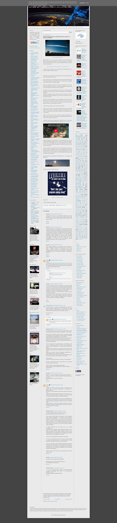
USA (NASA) (79, 277)
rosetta (83, 212)
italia (77, 174)
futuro (83, 160)
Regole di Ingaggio (50, 27)
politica (86, 205)
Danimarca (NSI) (80, 258)
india (77, 168)
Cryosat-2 (84, 151)
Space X (78, 298)
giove (77, 163)
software (85, 219)
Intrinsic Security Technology (80, 343)
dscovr (77, 155)
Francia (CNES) (80, 261)
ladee (78, 178)
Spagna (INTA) (79, 274)
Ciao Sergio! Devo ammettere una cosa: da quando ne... (35, 216)
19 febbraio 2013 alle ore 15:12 (56, 244)
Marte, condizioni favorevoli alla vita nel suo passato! (35, 143)
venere (78, 233)
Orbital (77, 200)
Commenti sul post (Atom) (52, 501)
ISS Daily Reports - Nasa (81, 340)
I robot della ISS (41, 27)
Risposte (49, 270)
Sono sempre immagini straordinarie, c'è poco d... (35, 207)
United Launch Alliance (81, 302)
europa (77, 159)
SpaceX (81, 224)
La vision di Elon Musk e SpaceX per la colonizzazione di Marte (35, 89)
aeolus (77, 133)
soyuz (82, 221)
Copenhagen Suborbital (80, 150)
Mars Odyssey (79, 185)
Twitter (86, 229)
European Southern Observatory (80, 334)
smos (81, 219)
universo (84, 230)
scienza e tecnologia (81, 214)
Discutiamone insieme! (33, 75)
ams (86, 133)
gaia (76, 162)
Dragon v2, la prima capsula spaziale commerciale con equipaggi (34, 127)
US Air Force (78, 231)
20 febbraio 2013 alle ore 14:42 (59, 305)
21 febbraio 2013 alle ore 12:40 (56, 373)
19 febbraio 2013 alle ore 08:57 (56, 227)
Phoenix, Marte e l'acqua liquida (34, 186)
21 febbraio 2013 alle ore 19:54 (59, 410)
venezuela (82, 233)
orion (82, 200)
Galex (80, 162)
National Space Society (81, 311)
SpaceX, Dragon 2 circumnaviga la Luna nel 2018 (35, 85)
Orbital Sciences (80, 288)
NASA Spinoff (79, 358)
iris (83, 170)
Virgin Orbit (83, 235)
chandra (79, 146)
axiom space (78, 141)
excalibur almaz (83, 159)
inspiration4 (80, 169)
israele (77, 173)
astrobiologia (78, 139)
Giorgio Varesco (49, 305)
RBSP (86, 207)
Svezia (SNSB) (79, 276)
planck (84, 203)
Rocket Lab (79, 291)
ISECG (78, 310)
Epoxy (82, 156)
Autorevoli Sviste (83, 140)
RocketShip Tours (80, 294)
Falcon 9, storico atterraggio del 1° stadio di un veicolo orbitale (34, 103)
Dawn (84, 152)
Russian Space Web (80, 361)
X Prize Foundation (80, 320)
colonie (86, 149)
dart (80, 152)
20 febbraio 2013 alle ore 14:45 (60, 319)
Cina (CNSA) (79, 257)
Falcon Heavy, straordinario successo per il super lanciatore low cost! (35, 72)
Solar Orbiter (79, 220)
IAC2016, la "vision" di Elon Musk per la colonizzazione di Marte (82, 66)
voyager (77, 236)
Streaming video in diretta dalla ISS (34, 184)
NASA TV (78, 249)
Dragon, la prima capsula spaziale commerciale (34, 171)
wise (86, 236)
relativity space (78, 209)
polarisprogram (80, 205)
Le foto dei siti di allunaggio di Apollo (34, 179)
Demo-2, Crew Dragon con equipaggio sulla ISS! (35, 63)
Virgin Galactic (79, 304)
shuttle (80, 215)
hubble (79, 166)
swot (83, 228)
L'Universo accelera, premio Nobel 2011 (35, 157)
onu (79, 198)
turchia (83, 229)
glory (85, 163)
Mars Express (82, 184)
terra (86, 228)
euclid (85, 158)
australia (77, 140)
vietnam (82, 234)
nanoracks (77, 194)
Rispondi (47, 223)
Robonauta (79, 359)
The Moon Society (80, 317)
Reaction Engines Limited (81, 208)
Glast (81, 163)
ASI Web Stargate (80, 325)
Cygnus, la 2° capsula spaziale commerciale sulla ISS (35, 139)
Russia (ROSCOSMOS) (81, 273)
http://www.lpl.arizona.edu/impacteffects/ (60, 263)
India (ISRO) (79, 267)
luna (76, 181)
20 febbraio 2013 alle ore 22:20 (59, 329)
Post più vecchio (68, 499)
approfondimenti (79, 136)
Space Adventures (80, 296)
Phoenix (77, 203)
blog (82, 143)
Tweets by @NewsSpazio (34, 47)
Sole (84, 220)
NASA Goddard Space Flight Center (81, 351)
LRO (84, 180)
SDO (76, 215)
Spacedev (78, 299)
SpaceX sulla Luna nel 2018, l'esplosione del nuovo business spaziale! (82, 98)
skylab (82, 218)
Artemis (81, 137)
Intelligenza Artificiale (71, 27)
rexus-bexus (85, 209)
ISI (81, 171)
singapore (77, 218)
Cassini (85, 145)
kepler (86, 177)
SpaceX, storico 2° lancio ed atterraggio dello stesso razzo (35, 81)
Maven (77, 190)
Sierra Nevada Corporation (82, 295)
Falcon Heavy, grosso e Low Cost (35, 165)
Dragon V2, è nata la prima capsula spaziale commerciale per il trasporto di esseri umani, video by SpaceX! (82, 90)
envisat (78, 156)
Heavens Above (80, 337)
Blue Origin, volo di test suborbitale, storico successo (34, 106)
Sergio (47, 260)
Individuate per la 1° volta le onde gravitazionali (35, 98)
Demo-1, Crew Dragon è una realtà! (35, 66)
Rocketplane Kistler (80, 292)
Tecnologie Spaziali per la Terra (34, 110)
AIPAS (83, 133)
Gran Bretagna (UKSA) (81, 266)
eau (80, 155)
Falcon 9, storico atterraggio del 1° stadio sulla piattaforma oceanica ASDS (35, 94)
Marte (81, 189)
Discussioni (63, 27)
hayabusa (79, 165)
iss (81, 173)
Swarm (77, 228)
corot (81, 151)
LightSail (78, 179)
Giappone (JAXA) (80, 264)
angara (81, 134)
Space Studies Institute (81, 314)
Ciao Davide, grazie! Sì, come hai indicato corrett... (35, 221)
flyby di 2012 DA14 (66, 121)
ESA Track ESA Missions (81, 332)
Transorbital (79, 301)
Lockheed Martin (79, 180)
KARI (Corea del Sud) (81, 270)
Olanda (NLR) (79, 271)
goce (76, 164)
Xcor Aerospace (80, 305)
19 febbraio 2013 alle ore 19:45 (56, 283)
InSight (86, 168)
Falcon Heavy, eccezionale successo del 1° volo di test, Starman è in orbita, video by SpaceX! (82, 126)
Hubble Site (79, 339)
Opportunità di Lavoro (80, 199)
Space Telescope (80, 362)
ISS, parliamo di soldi (35, 197)
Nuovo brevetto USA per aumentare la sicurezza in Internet (35, 133)
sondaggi (77, 221)
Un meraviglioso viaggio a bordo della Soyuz (35, 119)
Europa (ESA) (79, 260)
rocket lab (78, 212)
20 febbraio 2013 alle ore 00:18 (59, 273)
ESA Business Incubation (81, 328)
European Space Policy (81, 336)
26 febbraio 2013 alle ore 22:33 (56, 457)
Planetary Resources (79, 204)
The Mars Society (80, 316)
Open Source (84, 198)
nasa (82, 194)
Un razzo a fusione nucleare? (34, 162)
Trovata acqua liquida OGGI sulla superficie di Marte (35, 112)
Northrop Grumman (79, 197)
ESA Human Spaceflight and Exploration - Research (82, 330)
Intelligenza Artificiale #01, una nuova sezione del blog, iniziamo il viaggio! (82, 82)
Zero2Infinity (80, 239)
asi (76, 138)
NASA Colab (79, 346)
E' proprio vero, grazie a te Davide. (35, 202)
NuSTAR (85, 197)
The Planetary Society (81, 319)
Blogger (64, 515)
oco (76, 198)
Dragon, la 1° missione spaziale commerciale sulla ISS (35, 150)
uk (77, 230)
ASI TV (78, 243)
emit (86, 155)
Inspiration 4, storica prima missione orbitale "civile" (35, 59)
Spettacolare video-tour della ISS (34, 181)
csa (76, 152)
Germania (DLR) (80, 263)
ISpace (84, 171)
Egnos (83, 155)
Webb (82, 236)
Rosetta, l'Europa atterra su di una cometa (34, 123)
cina (83, 146)
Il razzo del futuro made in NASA (34, 160)
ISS (35, 27)
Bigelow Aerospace (80, 282)
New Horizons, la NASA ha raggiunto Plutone (34, 116)
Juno (84, 175)
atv (84, 139)
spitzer (77, 225)
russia (65, 205)
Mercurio (83, 190)
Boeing (78, 285)
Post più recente (46, 499)
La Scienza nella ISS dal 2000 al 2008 (35, 176)
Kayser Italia (80, 177)
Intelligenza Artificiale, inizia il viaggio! (35, 68)
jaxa (76, 175)
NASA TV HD (79, 251)
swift (80, 228)
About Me (79, 27)
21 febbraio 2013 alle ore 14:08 (57, 384)
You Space (57, 27)
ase (85, 137)
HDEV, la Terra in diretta (81, 246)
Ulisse (80, 230)
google (81, 164)
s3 (82, 213)
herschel (85, 165)
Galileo (84, 162)
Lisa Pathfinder (84, 179)
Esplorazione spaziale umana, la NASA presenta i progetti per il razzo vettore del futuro (82, 58)
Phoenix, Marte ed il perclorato (35, 193)
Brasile (78, 145)
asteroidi (61, 205)
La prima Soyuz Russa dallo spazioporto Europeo (35, 154)
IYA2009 (84, 174)
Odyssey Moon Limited (81, 286)
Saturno (85, 213)
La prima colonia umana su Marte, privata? (34, 167)
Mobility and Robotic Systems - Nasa (80, 345)
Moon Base (78, 193)
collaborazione (79, 149)
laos (81, 178)
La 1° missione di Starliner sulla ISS (34, 57)
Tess (79, 229)
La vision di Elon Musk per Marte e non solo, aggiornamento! (35, 78)
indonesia (81, 168)
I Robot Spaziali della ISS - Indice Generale (84, 51)
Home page (31, 27)
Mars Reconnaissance (81, 186)
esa (86, 156)
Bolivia (86, 144)
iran (81, 170)
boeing (81, 144)
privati (79, 207)
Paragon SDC (79, 289)
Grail (86, 164)
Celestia (78, 326)
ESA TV (78, 245)
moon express (84, 193)
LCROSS (85, 178)
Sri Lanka (83, 225)
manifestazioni (78, 183)
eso (80, 158)
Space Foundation (80, 313)
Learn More (82, 2)
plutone (85, 204)
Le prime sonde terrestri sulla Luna (34, 174)
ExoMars (77, 160)
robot (83, 210)
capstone (81, 145)
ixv (81, 174)
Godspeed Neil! (34, 145)
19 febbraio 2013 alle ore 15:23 (57, 260)
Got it (87, 2)
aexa (80, 133)
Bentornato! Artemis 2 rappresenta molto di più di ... (35, 212)
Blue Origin (79, 283)
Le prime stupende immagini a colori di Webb (34, 53)
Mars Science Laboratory (81, 188)
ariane (77, 137)
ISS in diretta (79, 248)
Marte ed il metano (34, 190)
